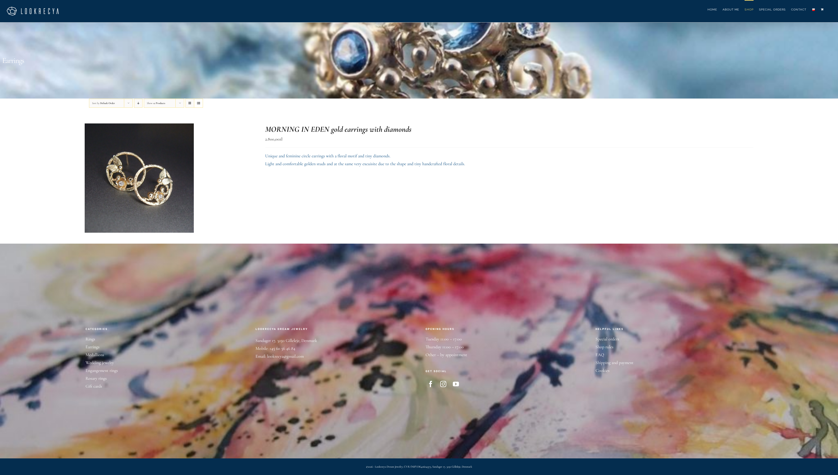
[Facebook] (431, 384)
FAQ (600, 354)
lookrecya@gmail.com (285, 356)
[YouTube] (456, 384)
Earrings (93, 347)
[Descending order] (138, 103)
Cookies (603, 370)
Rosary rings (96, 378)
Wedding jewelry (100, 362)
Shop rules (604, 347)
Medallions (95, 354)
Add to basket (127, 179)
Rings (90, 339)
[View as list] (198, 103)
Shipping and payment (615, 362)
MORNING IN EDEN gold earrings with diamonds (338, 129)
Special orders (607, 339)
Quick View (154, 179)
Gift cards (94, 386)
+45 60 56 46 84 (282, 348)
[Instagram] (443, 384)
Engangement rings (102, 370)
